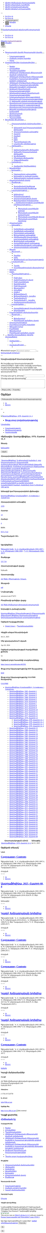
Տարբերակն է (20, 284)
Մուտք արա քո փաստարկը (14, 378)
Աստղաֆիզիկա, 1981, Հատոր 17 (23, 732)
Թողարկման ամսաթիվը (25, 235)
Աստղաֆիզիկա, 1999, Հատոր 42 (23, 783)
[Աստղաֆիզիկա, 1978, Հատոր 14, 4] (17, 416)
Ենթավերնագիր (21, 160)
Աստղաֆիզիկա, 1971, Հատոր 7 (23, 703)
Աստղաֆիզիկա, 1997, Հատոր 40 (23, 779)
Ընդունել (22, 1223)
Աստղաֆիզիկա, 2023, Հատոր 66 (23, 832)
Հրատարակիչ (15, 223)
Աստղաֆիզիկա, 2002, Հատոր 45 (23, 789)
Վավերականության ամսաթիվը (28, 245)
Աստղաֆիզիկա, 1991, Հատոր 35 (23, 769)
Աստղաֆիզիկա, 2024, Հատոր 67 (23, 834)
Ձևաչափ (15, 251)
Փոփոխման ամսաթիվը (24, 241)
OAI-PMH (4, 683)
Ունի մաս (18, 278)
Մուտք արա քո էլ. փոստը (12, 376)
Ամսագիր (5, 448)
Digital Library (10, 626)
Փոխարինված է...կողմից (25, 296)
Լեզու (11, 272)
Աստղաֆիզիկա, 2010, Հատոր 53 (23, 806)
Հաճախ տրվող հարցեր (20, 58)
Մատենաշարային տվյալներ (22, 325)
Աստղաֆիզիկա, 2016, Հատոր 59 (23, 818)
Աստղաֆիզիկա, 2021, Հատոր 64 (23, 828)
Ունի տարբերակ (21, 282)
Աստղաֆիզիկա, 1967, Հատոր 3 (23, 695)
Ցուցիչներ (10, 120)
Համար (17, 136)
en (12, 16)
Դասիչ (16, 266)
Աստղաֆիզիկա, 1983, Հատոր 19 (23, 736)
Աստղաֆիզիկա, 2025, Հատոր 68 (23, 836)
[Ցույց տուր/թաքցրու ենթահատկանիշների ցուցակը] (10, 124)
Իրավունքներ (17, 304)
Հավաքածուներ (12, 62)
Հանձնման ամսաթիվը (24, 231)
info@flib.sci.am (6, 1102)
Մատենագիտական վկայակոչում (29, 268)
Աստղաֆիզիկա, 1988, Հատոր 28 (23, 755)
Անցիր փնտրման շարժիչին (17, 5)
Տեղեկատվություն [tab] (13, 430)
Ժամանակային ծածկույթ (25, 188)
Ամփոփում (18, 194)
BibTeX (8, 405)
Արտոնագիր (19, 310)
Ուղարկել (16, 389)
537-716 (4, 561)
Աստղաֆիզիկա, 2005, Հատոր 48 (23, 796)
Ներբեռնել (5, 424)
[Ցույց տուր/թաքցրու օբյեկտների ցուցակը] (25, 120)
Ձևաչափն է (19, 288)
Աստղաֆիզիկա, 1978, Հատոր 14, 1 (29, 720)
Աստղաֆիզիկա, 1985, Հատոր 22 (23, 742)
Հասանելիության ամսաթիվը (27, 243)
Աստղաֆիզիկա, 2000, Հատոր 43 (23, 785)
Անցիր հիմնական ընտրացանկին (20, 3)
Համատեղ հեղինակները (25, 166)
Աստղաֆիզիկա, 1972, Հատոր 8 (23, 706)
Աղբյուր (12, 270)
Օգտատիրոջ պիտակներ (25, 174)
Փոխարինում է (20, 294)
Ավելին (4, 1068)
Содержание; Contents (13, 856)
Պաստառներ (15, 118)
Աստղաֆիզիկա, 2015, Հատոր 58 (23, 816)
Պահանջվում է (20, 298)
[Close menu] (2, 32)
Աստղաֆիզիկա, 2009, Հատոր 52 (23, 804)
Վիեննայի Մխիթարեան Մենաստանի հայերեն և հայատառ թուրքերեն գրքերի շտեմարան (26, 79)
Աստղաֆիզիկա (8, 613)
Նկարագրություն (17, 56)
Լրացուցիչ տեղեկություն (25, 144)
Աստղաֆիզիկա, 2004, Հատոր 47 (23, 794)
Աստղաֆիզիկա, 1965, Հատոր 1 (23, 691)
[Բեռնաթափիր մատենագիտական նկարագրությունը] (4, 903)
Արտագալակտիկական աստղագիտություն (20, 617)
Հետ (3, 46)
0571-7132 (4, 532)
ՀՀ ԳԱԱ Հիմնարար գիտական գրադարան (20, 605)
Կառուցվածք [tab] (11, 432)
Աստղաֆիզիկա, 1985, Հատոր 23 (23, 744)
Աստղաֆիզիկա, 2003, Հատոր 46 (23, 791)
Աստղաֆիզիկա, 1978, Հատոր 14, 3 (29, 724)
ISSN (15, 138)
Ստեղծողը (16, 162)
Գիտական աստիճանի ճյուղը (31, 217)
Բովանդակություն (22, 196)
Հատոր (17, 134)
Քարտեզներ (15, 116)
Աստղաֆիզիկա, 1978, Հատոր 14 (23, 718)
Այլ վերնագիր (20, 156)
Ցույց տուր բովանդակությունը (21, 420)
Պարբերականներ (17, 71)
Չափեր (17, 255)
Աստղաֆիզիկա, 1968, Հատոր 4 (23, 697)
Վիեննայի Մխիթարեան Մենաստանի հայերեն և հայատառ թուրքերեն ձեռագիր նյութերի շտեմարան (26, 85)
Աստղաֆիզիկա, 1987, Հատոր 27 (23, 753)
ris (6, 403)
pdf (2, 587)
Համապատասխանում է (25, 302)
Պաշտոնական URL (22, 142)
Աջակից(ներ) (15, 168)
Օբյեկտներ (14, 341)
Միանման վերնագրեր (24, 158)
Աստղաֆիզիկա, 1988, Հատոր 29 (23, 757)
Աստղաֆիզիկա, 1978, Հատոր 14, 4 (29, 726)
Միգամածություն (24, 613)
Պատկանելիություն (20, 274)
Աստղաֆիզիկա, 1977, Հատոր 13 (23, 716)
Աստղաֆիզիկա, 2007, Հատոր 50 (23, 800)
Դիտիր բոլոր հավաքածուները (18, 1156)
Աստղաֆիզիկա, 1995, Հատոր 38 (23, 775)
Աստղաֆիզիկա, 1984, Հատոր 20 (23, 738)
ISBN (16, 140)
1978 (2, 506)
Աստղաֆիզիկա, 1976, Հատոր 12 (23, 714)
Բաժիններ (14, 329)
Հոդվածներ (14, 68)
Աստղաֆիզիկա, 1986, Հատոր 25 (23, 748)
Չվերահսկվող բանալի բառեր (27, 178)
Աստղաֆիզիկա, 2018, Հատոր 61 (23, 822)
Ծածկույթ (16, 182)
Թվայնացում (19, 318)
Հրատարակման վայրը (19, 180)
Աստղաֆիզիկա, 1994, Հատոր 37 (23, 773)
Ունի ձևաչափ (20, 286)
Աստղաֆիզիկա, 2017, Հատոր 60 (23, 820)
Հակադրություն (12, 20)
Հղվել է (17, 292)
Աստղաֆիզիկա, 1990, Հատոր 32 (23, 763)
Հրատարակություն (18, 322)
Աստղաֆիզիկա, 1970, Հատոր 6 (23, 701)
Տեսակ (12, 249)
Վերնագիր (16, 146)
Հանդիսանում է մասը (23, 280)
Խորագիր (16, 170)
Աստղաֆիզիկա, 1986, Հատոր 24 (23, 746)
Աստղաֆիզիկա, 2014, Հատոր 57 (23, 814)
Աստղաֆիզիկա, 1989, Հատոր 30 (23, 759)
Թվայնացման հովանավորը (26, 200)
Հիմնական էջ (8, 1119)
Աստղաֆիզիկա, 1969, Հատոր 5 (23, 699)
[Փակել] (2, 355)
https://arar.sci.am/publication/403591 (13, 664)
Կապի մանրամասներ (15, 1190)
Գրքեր (12, 66)
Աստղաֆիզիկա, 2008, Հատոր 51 (23, 802)
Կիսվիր (12, 22)
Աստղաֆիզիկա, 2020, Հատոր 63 (23, 826)
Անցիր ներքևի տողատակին (17, 9)
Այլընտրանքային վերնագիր (26, 150)
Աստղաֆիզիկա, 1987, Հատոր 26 (23, 751)
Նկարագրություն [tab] (13, 428)
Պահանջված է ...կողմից (24, 300)
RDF (2, 673)
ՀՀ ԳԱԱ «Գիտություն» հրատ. (14, 579)
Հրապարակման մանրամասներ (26, 124)
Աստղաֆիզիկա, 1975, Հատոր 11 (23, 712)
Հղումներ (18, 290)
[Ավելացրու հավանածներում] (2, 409)
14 (2, 515)
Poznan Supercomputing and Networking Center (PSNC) (20, 1217)
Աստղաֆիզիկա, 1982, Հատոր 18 (23, 734)
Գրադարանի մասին (14, 52)
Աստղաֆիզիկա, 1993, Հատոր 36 (23, 771)
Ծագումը (15, 314)
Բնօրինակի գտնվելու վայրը (26, 320)
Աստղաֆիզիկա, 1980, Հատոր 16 (23, 730)
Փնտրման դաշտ (8, 350)
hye (6, 16)
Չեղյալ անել (6, 389)
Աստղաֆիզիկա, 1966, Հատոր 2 (23, 693)
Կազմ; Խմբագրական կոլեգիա (21, 913)
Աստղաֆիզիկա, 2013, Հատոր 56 (23, 812)
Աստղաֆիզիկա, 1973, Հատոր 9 (23, 708)
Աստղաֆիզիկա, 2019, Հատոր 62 (23, 824)
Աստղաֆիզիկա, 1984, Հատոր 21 (23, 740)
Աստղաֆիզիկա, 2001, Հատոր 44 (23, 787)
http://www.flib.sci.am (8, 1111)
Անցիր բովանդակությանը (16, 7)
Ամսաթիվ (16, 225)
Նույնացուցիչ (17, 262)
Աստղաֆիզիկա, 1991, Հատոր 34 (23, 767)
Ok (3, 1227)
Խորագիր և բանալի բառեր (26, 176)
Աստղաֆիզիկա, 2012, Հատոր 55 (23, 810)
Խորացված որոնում (10, 353)
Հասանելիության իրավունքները (28, 308)
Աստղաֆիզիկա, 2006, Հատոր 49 (23, 798)
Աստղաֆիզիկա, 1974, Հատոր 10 (23, 710)
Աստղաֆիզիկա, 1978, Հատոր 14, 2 (29, 722)
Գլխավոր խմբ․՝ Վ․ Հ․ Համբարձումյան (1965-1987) (22, 549)
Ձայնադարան (15, 113)
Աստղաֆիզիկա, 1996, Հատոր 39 (23, 777)
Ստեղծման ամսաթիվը (24, 229)
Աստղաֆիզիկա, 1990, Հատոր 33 (23, 765)
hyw (9, 16)
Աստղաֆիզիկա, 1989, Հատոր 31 (23, 761)
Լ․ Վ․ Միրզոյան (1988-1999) (12, 551)
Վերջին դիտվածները (17, 335)
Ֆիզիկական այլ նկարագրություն (29, 259)
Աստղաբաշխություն (28, 615)
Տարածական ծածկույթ (24, 186)
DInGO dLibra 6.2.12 (22, 1215)
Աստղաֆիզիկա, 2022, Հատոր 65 (23, 830)
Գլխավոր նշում (16, 327)
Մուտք (8, 26)
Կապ (11, 60)
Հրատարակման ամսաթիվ (26, 247)
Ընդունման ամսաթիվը (24, 233)
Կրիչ (16, 257)
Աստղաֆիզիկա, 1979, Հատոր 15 (23, 728)
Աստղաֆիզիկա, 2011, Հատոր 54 (23, 808)
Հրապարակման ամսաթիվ (26, 132)
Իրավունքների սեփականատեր (23, 312)
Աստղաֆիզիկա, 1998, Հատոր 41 (23, 781)
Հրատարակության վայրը (25, 198)
